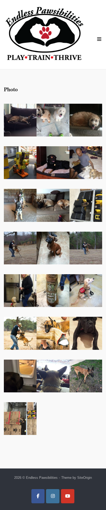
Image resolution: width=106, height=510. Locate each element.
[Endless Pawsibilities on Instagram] (52, 496)
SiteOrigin (84, 478)
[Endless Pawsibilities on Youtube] (67, 496)
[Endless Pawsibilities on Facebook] (38, 496)
